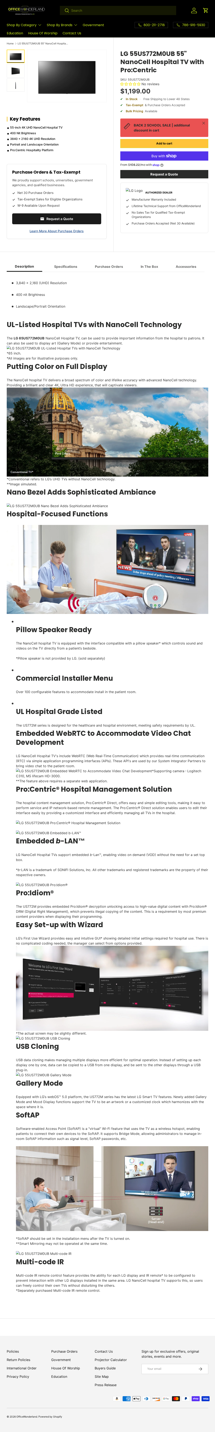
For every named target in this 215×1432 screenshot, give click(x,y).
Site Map (102, 1376)
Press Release (106, 1385)
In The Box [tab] (149, 266)
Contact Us (72, 33)
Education (15, 33)
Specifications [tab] (65, 266)
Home (10, 43)
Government (93, 25)
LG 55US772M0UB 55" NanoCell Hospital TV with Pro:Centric (43, 43)
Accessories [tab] (186, 266)
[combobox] (118, 10)
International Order (22, 1368)
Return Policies (18, 1360)
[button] (205, 10)
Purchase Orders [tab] (109, 266)
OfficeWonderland (26, 1416)
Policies (13, 1351)
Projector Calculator (111, 1360)
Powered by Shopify (50, 1416)
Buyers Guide (105, 1368)
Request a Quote (164, 174)
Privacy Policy (18, 1376)
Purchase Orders (64, 1351)
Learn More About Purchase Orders (57, 231)
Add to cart (164, 143)
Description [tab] (24, 266)
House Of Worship (43, 33)
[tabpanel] (107, 787)
